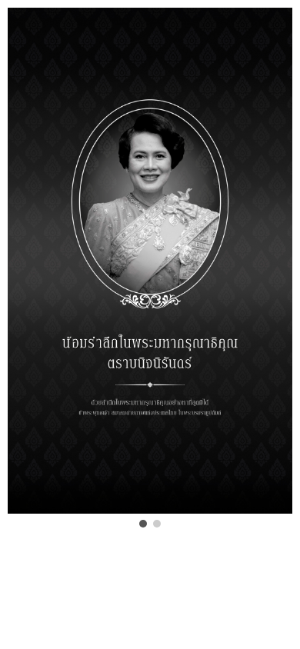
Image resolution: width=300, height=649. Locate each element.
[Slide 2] (157, 524)
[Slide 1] (143, 524)
